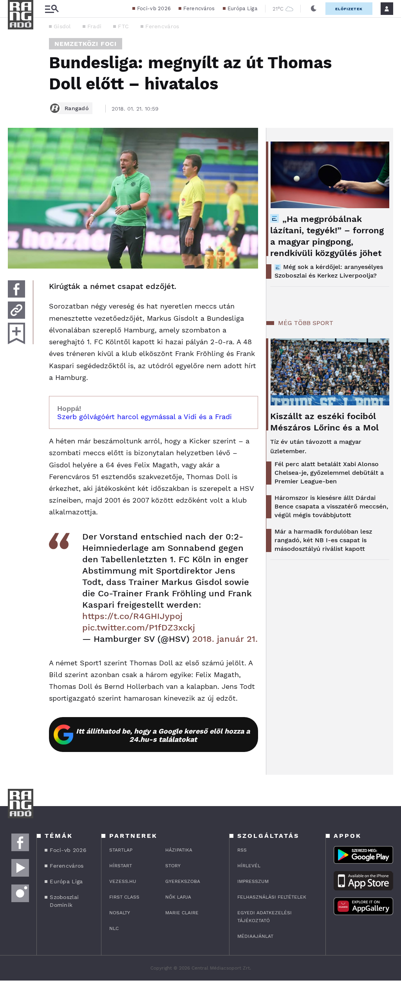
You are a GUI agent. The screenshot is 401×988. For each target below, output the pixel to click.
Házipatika (178, 850)
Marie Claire (182, 912)
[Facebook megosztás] (16, 289)
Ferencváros (199, 8)
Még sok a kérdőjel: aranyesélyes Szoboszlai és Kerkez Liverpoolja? (329, 271)
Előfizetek (349, 9)
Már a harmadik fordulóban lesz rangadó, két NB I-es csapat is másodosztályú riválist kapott (323, 540)
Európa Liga (242, 8)
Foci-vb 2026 (154, 8)
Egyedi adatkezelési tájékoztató (264, 916)
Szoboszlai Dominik (64, 901)
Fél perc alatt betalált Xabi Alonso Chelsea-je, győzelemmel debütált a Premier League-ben (329, 472)
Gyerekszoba (182, 881)
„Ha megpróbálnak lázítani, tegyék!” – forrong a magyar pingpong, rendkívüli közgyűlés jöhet (327, 236)
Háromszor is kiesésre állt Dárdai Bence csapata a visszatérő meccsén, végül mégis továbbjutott (331, 506)
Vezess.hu (122, 881)
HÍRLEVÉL (248, 865)
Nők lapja (178, 897)
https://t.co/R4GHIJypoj (132, 616)
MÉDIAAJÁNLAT (255, 936)
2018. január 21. (225, 639)
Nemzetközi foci (85, 43)
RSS (242, 850)
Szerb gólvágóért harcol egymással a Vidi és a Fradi (144, 416)
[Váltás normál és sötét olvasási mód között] (313, 8)
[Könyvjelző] (16, 333)
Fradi (94, 26)
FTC (123, 26)
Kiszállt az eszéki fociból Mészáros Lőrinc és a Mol (324, 421)
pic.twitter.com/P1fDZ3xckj (138, 627)
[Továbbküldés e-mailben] (16, 310)
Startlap (120, 850)
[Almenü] (51, 9)
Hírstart (120, 865)
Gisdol (62, 26)
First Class (124, 897)
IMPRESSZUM (253, 881)
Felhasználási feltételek (271, 897)
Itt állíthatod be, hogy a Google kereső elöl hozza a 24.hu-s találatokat (163, 735)
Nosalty (119, 912)
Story (173, 865)
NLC (114, 928)
